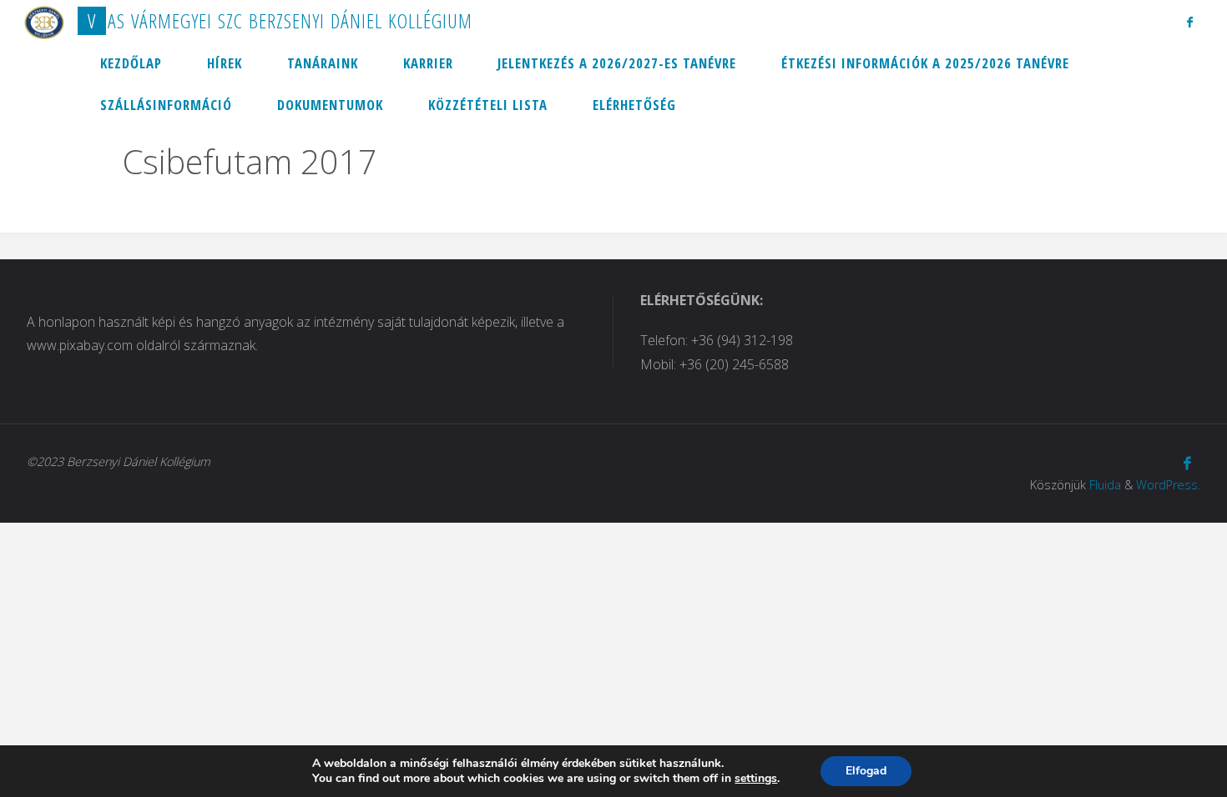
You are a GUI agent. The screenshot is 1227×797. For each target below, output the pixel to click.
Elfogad (866, 771)
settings (756, 778)
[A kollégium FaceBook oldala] (1190, 21)
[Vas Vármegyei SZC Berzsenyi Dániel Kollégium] (44, 21)
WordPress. (1168, 485)
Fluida (1105, 485)
